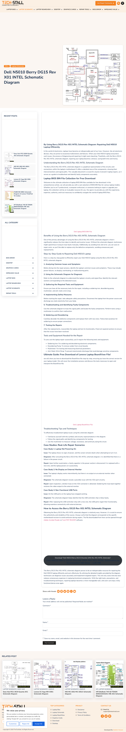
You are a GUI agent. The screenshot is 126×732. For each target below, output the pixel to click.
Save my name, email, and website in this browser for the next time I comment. (72, 638)
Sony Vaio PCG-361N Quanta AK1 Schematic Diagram (23, 154)
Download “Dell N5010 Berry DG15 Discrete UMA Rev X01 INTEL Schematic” (82, 560)
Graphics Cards (20, 268)
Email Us (106, 709)
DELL (7, 66)
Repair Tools (20, 293)
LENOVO (51, 689)
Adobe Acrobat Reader (52, 520)
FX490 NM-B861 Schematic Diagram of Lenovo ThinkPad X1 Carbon (23, 194)
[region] (25, 717)
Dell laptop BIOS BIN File (83, 232)
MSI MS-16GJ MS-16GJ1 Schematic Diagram (21, 167)
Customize (13, 724)
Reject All (25, 724)
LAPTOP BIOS (20, 278)
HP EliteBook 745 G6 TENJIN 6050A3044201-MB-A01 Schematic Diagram (23, 206)
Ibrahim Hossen (118, 730)
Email (45, 630)
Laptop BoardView (20, 283)
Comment (47, 605)
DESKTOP (20, 263)
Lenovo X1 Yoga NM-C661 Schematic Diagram (22, 180)
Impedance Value (20, 273)
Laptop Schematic (18, 66)
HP (97, 689)
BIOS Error (20, 258)
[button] (118, 3)
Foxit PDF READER (69, 520)
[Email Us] (101, 709)
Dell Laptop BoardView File (83, 425)
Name (45, 622)
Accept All (38, 724)
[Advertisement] (63, 28)
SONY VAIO (21, 689)
